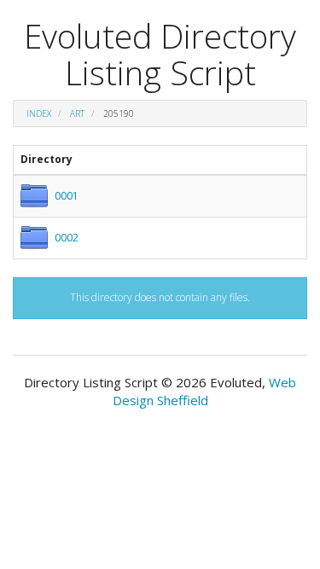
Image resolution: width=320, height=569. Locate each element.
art (77, 113)
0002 (67, 237)
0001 (67, 196)
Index (38, 113)
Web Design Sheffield (205, 391)
